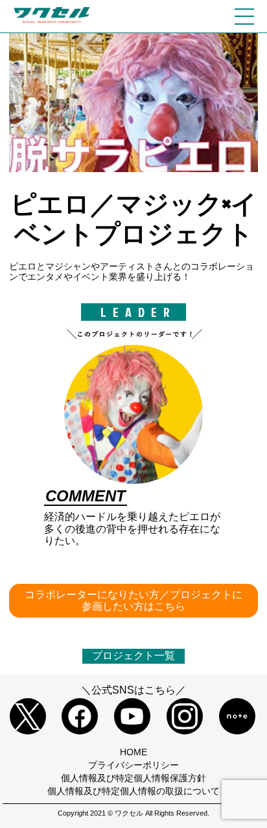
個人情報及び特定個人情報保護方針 (133, 778)
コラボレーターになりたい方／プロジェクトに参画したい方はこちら (133, 600)
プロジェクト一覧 (133, 655)
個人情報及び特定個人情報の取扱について (133, 791)
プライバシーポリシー (133, 765)
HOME (133, 752)
